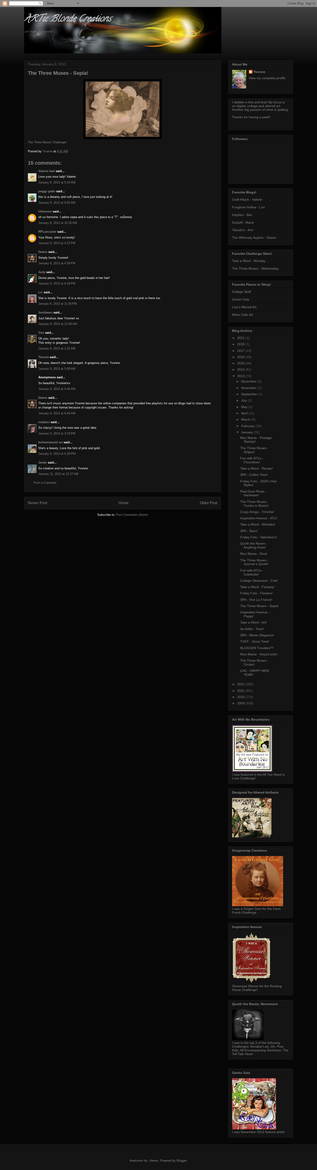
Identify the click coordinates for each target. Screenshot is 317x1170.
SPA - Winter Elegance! (257, 635)
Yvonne (259, 72)
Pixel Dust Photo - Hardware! (253, 493)
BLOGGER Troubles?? (257, 648)
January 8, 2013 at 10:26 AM (57, 223)
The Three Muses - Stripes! (254, 450)
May (244, 407)
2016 (241, 357)
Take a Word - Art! (253, 622)
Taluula (43, 357)
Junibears (45, 312)
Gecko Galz (240, 299)
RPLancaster (47, 231)
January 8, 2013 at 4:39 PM (56, 263)
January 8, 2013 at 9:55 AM (56, 202)
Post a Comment (45, 482)
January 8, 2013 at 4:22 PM (56, 243)
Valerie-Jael (46, 171)
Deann (42, 252)
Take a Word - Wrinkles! (257, 524)
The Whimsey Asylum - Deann (254, 237)
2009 (241, 703)
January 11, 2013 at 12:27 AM (58, 474)
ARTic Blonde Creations (67, 19)
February (248, 426)
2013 (241, 376)
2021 (241, 338)
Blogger (182, 1160)
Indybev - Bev (242, 215)
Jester (42, 462)
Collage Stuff (241, 292)
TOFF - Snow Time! (254, 641)
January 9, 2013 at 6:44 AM (56, 413)
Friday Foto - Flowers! (256, 593)
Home (124, 503)
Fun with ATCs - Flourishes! (251, 460)
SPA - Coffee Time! (254, 475)
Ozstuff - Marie (243, 222)
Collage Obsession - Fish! (259, 580)
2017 (241, 351)
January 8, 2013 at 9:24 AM (56, 182)
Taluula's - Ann (242, 230)
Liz (40, 292)
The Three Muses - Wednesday (255, 268)
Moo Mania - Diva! (253, 554)
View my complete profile (267, 78)
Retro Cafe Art (242, 315)
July (244, 400)
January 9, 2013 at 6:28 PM (56, 453)
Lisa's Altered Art (244, 307)
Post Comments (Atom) (132, 514)
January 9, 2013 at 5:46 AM (56, 389)
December (249, 381)
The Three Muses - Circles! (254, 662)
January (247, 432)
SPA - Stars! (249, 531)
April (245, 413)
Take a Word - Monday (248, 261)
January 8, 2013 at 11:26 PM (57, 303)
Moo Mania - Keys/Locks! (258, 654)
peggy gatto (46, 191)
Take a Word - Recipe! (256, 468)
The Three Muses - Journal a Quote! (254, 562)
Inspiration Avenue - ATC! (258, 518)
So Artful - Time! (252, 629)
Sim (41, 332)
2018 (241, 344)
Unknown (45, 211)
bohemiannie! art (50, 442)
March (246, 419)
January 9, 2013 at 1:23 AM (56, 348)
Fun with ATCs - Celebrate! (251, 572)
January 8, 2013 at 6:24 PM (56, 283)
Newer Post (37, 503)
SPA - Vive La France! (256, 599)
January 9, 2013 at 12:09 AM (57, 324)
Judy (41, 272)
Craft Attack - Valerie (247, 199)
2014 (241, 369)
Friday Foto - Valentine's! (258, 537)
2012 (241, 684)
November (249, 388)
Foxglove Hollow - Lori (248, 207)
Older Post (208, 503)
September (249, 394)
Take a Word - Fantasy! (257, 587)
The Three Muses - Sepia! (259, 606)
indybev (44, 422)
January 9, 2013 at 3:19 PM (56, 433)
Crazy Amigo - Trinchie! (257, 512)
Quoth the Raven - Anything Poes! (253, 545)
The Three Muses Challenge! (47, 142)
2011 (241, 691)
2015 (241, 363)
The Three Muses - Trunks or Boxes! (254, 503)
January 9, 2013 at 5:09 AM (56, 368)
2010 (241, 697)
